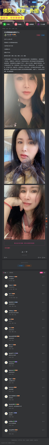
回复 (13, 280)
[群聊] (46, 221)
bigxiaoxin (11, 370)
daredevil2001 (12, 404)
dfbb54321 (11, 302)
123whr (10, 285)
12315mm (11, 276)
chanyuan (11, 361)
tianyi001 (11, 413)
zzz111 (10, 293)
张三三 (10, 344)
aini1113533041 (12, 395)
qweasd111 (11, 353)
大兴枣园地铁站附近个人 (12, 32)
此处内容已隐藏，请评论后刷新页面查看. (25, 243)
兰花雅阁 (9, 442)
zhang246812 (12, 430)
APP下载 (20, 440)
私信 (43, 35)
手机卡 (24, 440)
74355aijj (11, 310)
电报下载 (36, 440)
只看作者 (11, 272)
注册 (29, 265)
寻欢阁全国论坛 (14, 440)
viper (10, 327)
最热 (44, 272)
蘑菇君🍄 (9, 34)
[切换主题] (46, 224)
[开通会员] (46, 218)
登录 (21, 265)
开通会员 (40, 2)
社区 (7, 28)
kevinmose (11, 387)
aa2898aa (11, 421)
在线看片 (31, 440)
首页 (4, 28)
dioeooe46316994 (13, 336)
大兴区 (12, 28)
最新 (41, 272)
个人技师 (8, 247)
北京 (10, 28)
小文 (10, 319)
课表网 (27, 440)
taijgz (10, 378)
